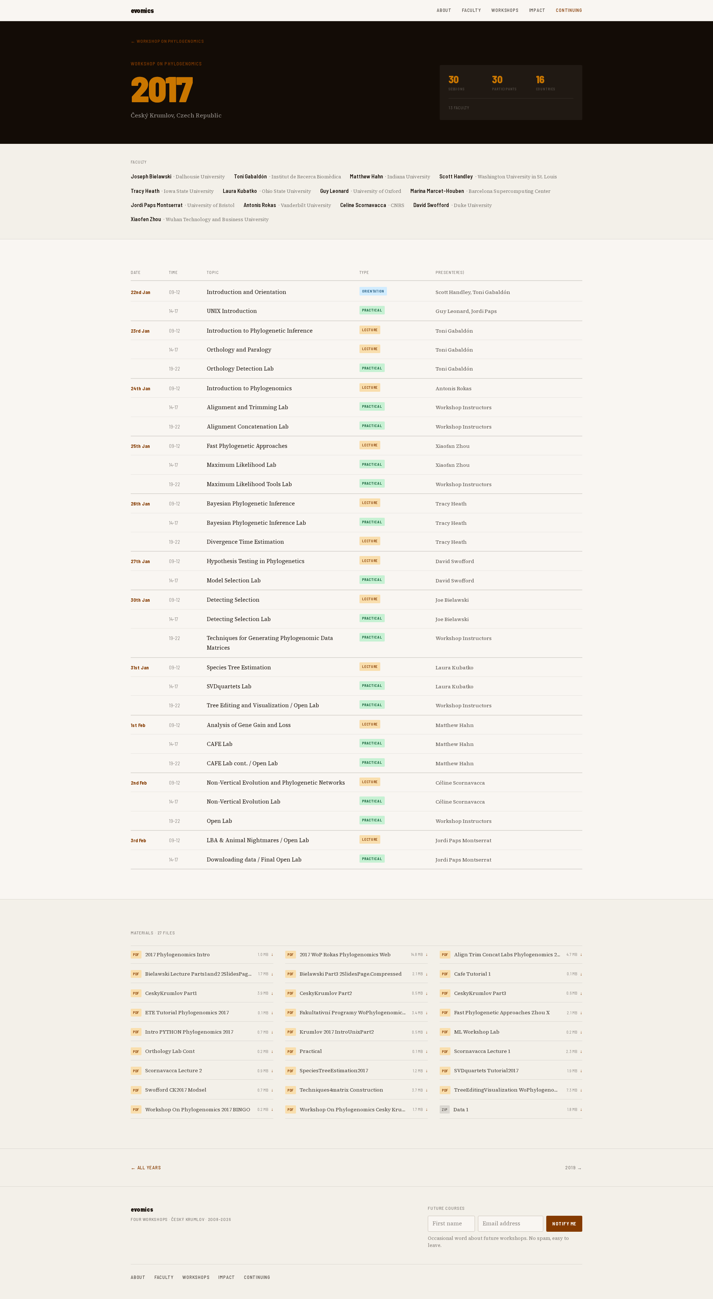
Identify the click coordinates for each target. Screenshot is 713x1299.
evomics (142, 10)
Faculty (471, 10)
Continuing (569, 10)
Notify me (564, 1224)
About (444, 10)
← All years (146, 1167)
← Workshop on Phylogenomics (167, 40)
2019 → (573, 1167)
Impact (537, 10)
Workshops (504, 10)
